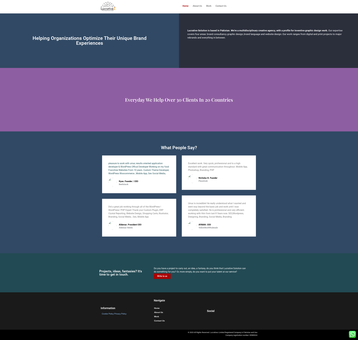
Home (185, 6)
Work (208, 6)
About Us (197, 6)
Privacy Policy (120, 314)
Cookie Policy (108, 314)
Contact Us (220, 6)
